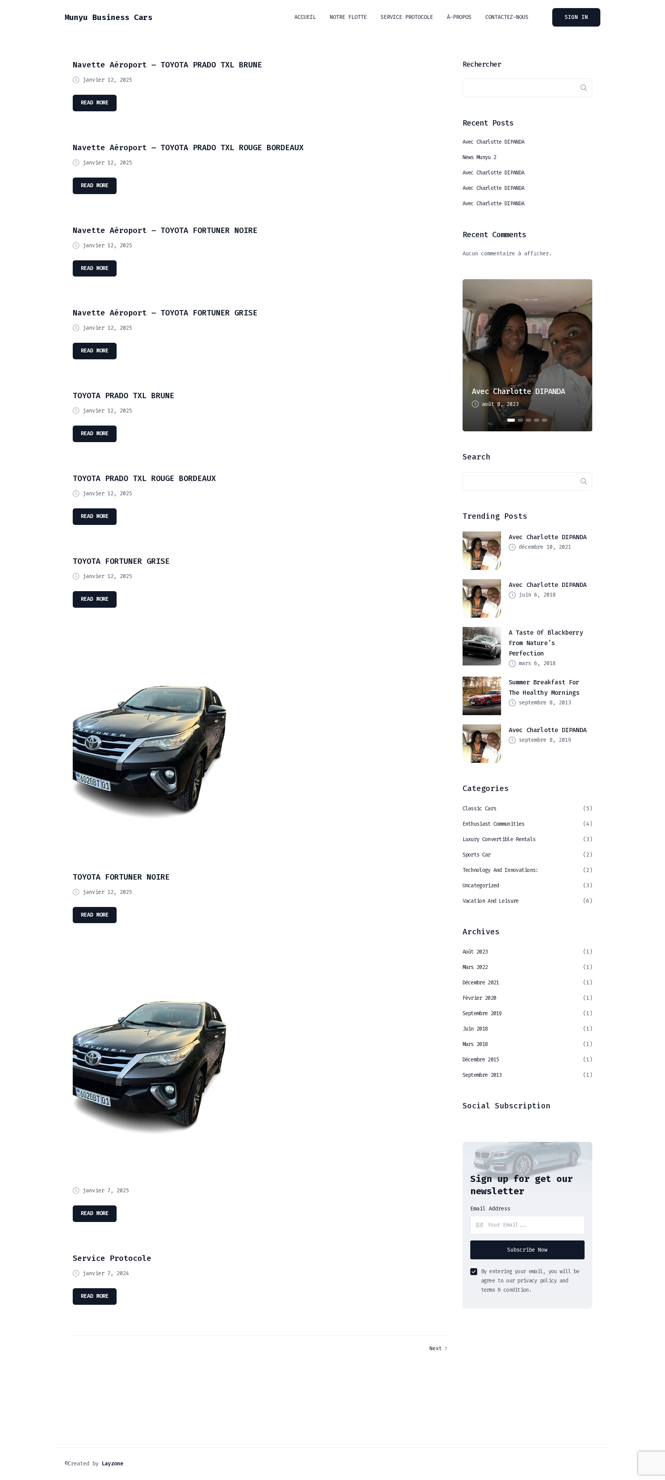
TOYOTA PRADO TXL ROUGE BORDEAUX (144, 478)
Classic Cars (479, 808)
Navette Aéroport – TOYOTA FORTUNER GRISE (165, 313)
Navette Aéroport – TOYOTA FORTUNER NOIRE (165, 230)
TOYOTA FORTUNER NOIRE (121, 877)
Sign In (576, 17)
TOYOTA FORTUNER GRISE (121, 561)
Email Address (490, 1208)
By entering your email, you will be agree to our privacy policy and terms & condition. (530, 1281)
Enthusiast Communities (494, 824)
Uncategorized (481, 885)
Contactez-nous (506, 17)
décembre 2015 (481, 1059)
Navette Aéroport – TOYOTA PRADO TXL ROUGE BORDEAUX (188, 147)
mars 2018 (475, 1044)
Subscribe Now (527, 1250)
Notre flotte (348, 17)
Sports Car (477, 854)
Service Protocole (407, 17)
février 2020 (479, 998)
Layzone (112, 1463)
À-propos (459, 17)
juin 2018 (475, 1028)
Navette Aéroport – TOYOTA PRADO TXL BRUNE (167, 65)
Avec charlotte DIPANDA (494, 142)
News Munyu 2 (479, 157)
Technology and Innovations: (500, 870)
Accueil (305, 17)
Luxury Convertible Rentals (499, 839)
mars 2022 (475, 967)
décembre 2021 (481, 982)
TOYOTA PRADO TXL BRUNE (123, 396)
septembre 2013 (482, 1075)
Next (437, 1348)
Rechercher (482, 64)
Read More (95, 102)
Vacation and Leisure (491, 901)
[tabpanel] (528, 355)
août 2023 (475, 951)
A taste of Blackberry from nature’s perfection (546, 643)
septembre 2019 (482, 1013)
